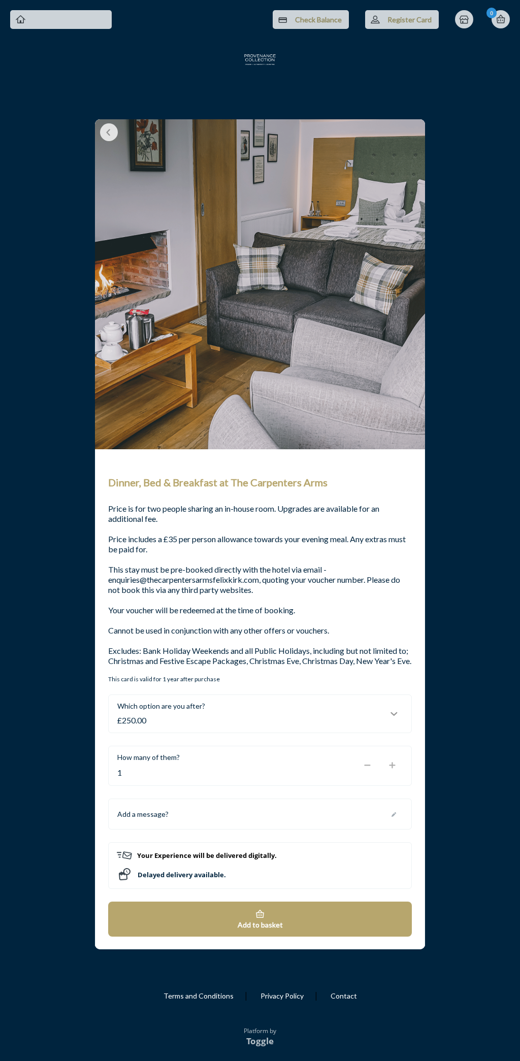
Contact (344, 995)
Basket (501, 19)
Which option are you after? (161, 706)
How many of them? (148, 757)
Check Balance (318, 19)
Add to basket (260, 924)
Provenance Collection (68, 19)
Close (109, 132)
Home (465, 20)
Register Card (409, 19)
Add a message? (143, 814)
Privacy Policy (282, 995)
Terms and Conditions (199, 995)
